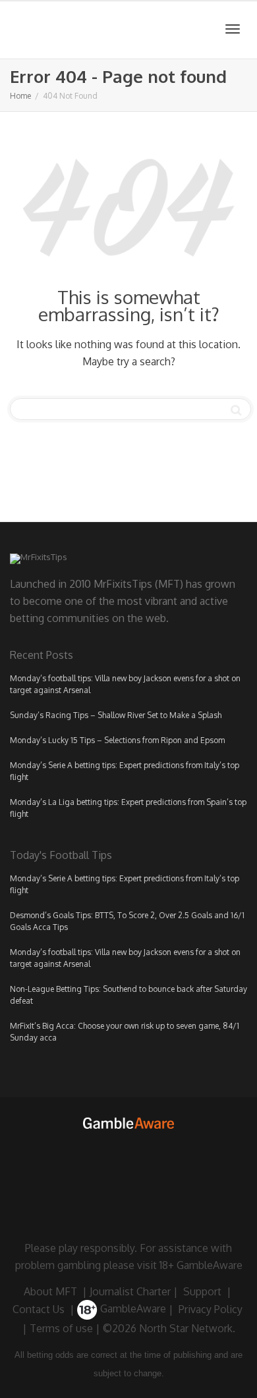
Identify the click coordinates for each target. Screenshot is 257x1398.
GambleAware (132, 1308)
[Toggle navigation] (232, 29)
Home (20, 96)
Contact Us (39, 1308)
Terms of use (61, 1328)
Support (202, 1291)
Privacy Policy (211, 1308)
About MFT (50, 1291)
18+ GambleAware (201, 1265)
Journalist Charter (130, 1291)
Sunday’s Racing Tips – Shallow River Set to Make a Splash (115, 715)
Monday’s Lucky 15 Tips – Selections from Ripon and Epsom (117, 740)
